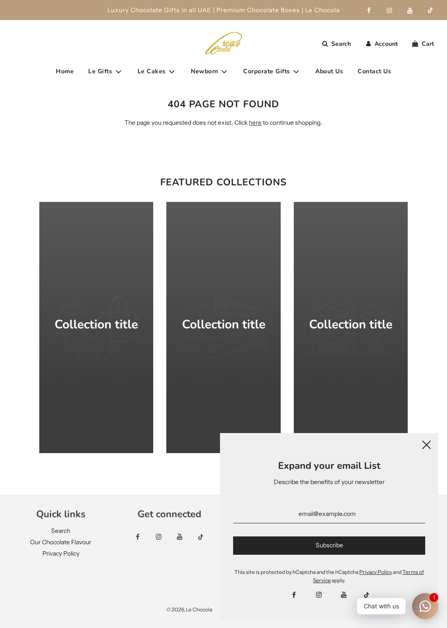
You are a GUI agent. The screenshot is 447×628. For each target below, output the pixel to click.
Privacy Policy (60, 553)
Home (65, 71)
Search (60, 531)
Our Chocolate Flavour (60, 542)
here (255, 122)
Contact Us (374, 71)
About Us (329, 71)
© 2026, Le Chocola (189, 609)
